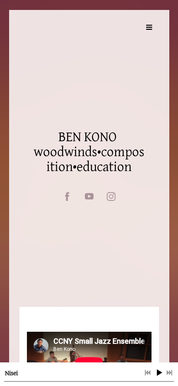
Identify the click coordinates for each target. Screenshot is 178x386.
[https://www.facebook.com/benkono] (67, 196)
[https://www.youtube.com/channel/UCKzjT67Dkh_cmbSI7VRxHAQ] (89, 196)
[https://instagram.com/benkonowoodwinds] (111, 196)
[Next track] (169, 372)
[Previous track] (148, 372)
